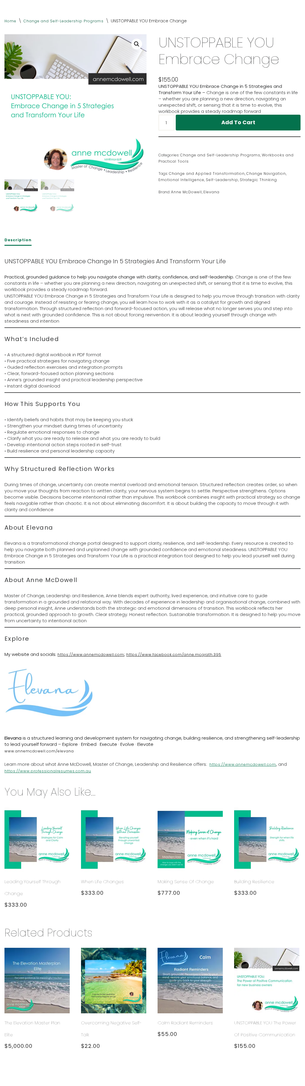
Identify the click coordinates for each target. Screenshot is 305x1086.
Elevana (211, 192)
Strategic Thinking (258, 179)
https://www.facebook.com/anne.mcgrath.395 (173, 654)
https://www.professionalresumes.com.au (47, 771)
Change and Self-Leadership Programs (64, 21)
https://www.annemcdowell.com (90, 654)
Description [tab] (18, 239)
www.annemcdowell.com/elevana (39, 751)
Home (10, 21)
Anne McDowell (186, 192)
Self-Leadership (222, 179)
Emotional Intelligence (181, 179)
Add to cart (238, 122)
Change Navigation (266, 173)
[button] (136, 44)
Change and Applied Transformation (207, 173)
